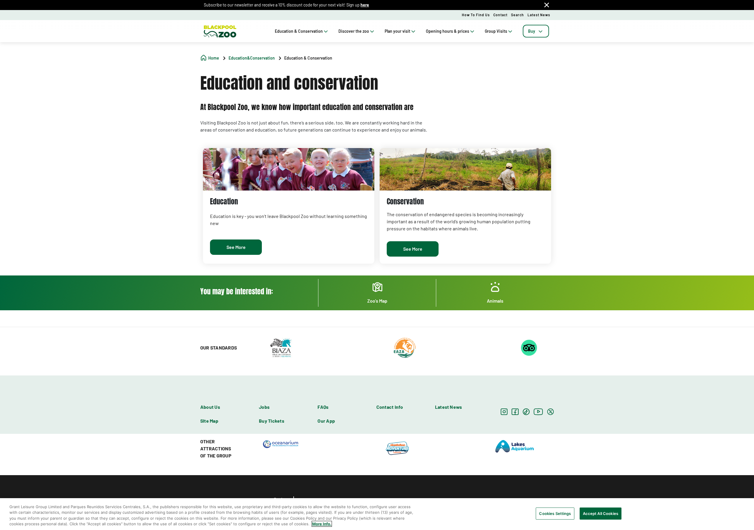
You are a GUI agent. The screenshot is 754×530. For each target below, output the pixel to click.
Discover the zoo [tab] (353, 31)
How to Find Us (476, 15)
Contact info (389, 407)
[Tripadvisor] (529, 347)
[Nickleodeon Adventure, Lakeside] (398, 448)
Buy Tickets (271, 421)
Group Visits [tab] (496, 31)
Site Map (209, 421)
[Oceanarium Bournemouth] (280, 444)
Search (517, 15)
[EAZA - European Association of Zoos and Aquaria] (405, 347)
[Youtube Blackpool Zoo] (538, 411)
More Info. (321, 523)
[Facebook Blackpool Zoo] (515, 411)
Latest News (539, 15)
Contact (500, 15)
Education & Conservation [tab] (299, 31)
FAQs (323, 407)
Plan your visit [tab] (397, 31)
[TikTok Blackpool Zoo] (526, 411)
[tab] (536, 31)
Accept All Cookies (600, 513)
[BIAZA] (281, 347)
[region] (377, 514)
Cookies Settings (555, 513)
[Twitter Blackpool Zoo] (550, 411)
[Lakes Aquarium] (515, 446)
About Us (210, 407)
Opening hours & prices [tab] (447, 31)
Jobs (264, 407)
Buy (531, 31)
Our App (326, 421)
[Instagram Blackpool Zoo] (504, 411)
